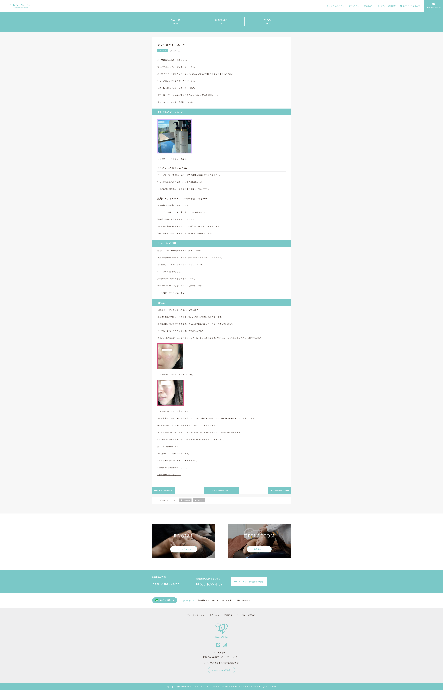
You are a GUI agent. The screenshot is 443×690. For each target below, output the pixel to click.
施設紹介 (368, 5)
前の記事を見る (166, 490)
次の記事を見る (277, 490)
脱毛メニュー (355, 5)
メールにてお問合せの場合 (251, 581)
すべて (267, 19)
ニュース (175, 19)
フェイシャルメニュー (336, 5)
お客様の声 (221, 19)
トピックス (380, 5)
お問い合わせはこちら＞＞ (169, 474)
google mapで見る (221, 670)
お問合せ (392, 5)
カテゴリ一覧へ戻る (220, 490)
